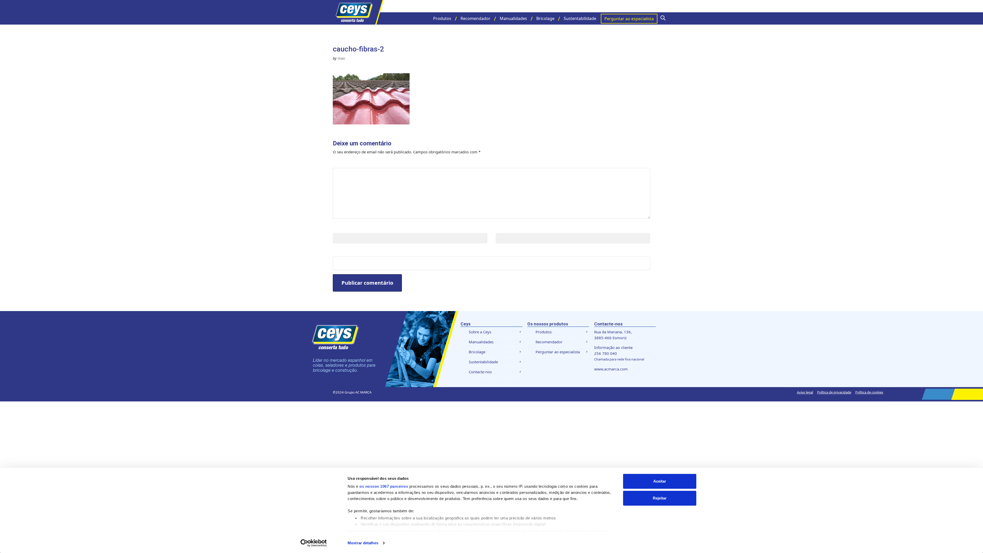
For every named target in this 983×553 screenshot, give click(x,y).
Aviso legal (805, 392)
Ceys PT (358, 12)
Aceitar (659, 481)
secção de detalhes (545, 531)
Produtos (442, 18)
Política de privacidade (834, 392)
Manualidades (513, 18)
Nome (340, 227)
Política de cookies (869, 392)
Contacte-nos (480, 371)
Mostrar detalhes (363, 543)
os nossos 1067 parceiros (383, 486)
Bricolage (545, 18)
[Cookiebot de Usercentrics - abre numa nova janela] (313, 543)
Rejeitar (660, 498)
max (341, 58)
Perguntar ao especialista (629, 19)
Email (503, 227)
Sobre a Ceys (480, 331)
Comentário (350, 162)
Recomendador (475, 18)
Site (338, 251)
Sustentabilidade (580, 18)
